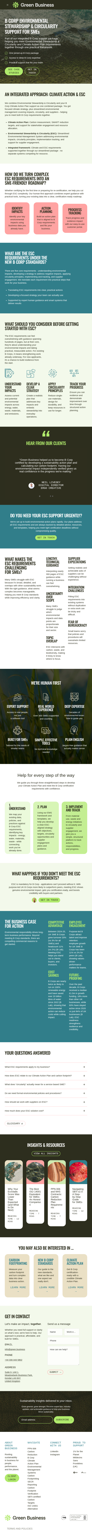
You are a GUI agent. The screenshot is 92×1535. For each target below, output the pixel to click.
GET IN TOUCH (46, 537)
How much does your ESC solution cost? (24, 1111)
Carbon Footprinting (18, 1261)
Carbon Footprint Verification (33, 1491)
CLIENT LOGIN (12, 1478)
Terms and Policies (19, 1528)
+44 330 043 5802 (13, 1360)
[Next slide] (83, 473)
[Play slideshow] (45, 496)
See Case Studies (14, 71)
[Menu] (7, 5)
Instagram (55, 1454)
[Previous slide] (8, 473)
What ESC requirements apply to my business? (27, 1067)
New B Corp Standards (46, 1261)
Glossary (14, 1123)
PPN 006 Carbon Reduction (32, 1451)
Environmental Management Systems (34, 1469)
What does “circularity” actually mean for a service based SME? (35, 1084)
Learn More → (18, 1289)
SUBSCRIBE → (64, 1419)
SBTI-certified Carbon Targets (34, 1500)
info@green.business (15, 1349)
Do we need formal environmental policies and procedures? (33, 1093)
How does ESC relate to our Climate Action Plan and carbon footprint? (38, 1075)
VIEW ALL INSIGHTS (46, 1153)
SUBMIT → (55, 1372)
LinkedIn (54, 1451)
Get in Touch (32, 71)
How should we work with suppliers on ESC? (26, 1102)
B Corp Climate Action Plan (33, 1460)
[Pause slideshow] (39, 496)
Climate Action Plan (75, 1261)
